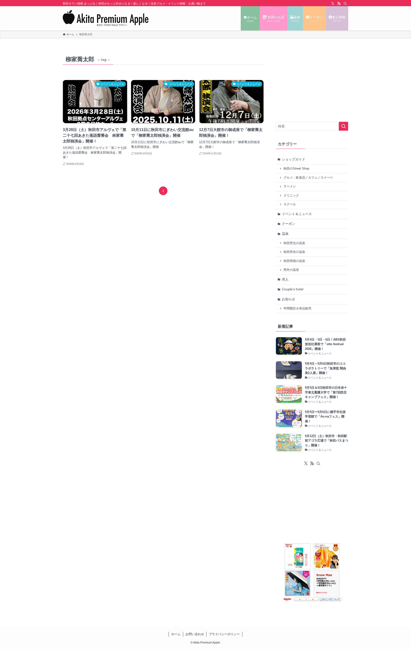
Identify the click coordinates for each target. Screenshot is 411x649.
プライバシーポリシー (224, 634)
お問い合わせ (195, 634)
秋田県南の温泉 (294, 261)
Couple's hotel (292, 289)
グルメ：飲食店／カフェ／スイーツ (308, 177)
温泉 (285, 234)
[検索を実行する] (343, 126)
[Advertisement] (312, 83)
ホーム (176, 634)
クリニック (291, 195)
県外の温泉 (291, 270)
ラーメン (290, 186)
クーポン (288, 224)
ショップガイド (293, 159)
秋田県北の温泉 (294, 243)
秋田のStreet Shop (296, 168)
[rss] (339, 3)
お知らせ (288, 299)
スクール (290, 204)
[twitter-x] (333, 3)
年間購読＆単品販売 (297, 308)
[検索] (345, 3)
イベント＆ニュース (297, 214)
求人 (285, 279)
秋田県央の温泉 (294, 252)
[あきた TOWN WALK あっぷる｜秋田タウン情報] (106, 18)
